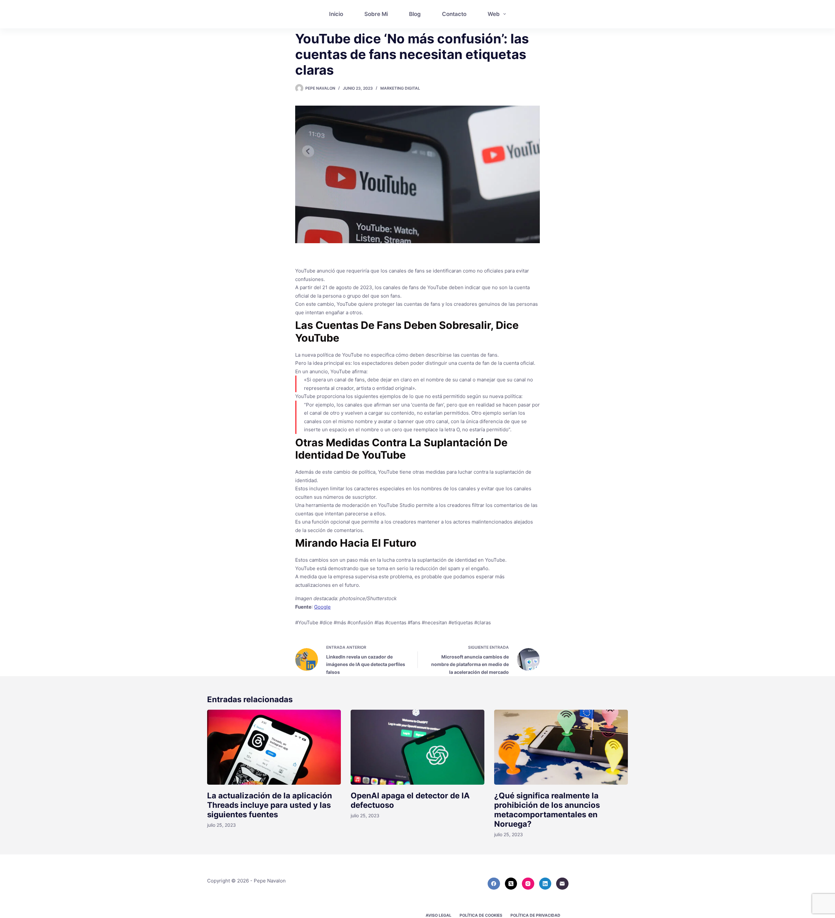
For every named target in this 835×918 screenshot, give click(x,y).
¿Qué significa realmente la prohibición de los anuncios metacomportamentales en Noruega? (547, 809)
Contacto (454, 14)
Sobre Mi (376, 14)
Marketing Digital (400, 88)
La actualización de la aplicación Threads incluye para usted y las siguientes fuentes (269, 805)
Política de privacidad (535, 915)
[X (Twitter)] (511, 884)
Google (322, 607)
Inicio (336, 14)
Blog (415, 14)
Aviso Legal (438, 915)
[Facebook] (494, 884)
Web (494, 14)
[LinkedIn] (545, 884)
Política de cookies (481, 915)
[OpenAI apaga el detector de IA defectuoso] (417, 747)
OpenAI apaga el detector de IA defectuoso (410, 800)
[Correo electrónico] (562, 884)
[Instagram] (528, 884)
